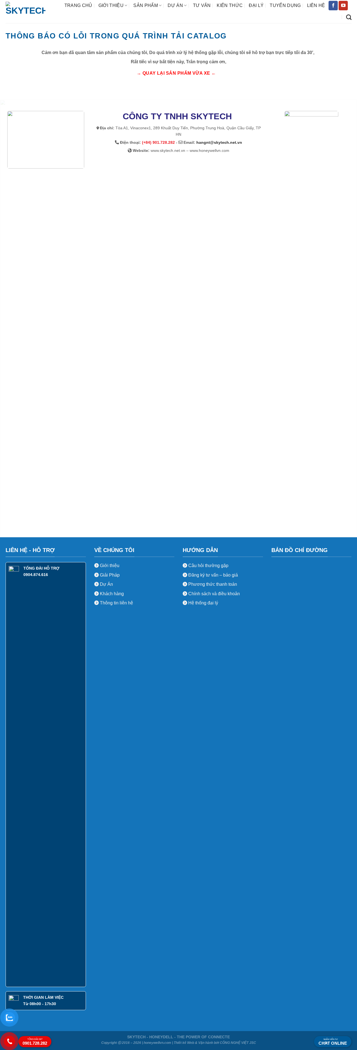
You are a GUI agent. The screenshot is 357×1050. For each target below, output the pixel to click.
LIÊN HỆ (316, 5)
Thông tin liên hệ (116, 603)
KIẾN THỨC (230, 5)
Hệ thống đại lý (203, 603)
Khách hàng (111, 593)
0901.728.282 (35, 1042)
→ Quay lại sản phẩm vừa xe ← (176, 73)
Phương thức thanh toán (212, 584)
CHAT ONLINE (333, 1042)
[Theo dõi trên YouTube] (343, 5)
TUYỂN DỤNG (285, 5)
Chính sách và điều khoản (214, 593)
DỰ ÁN (175, 5)
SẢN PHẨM (145, 5)
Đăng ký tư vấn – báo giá (212, 575)
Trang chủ (78, 5)
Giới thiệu (109, 565)
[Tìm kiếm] (348, 17)
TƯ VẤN (202, 5)
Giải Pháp (109, 575)
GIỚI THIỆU (111, 5)
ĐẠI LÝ (256, 5)
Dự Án (106, 584)
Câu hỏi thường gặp (208, 565)
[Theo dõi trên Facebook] (333, 5)
